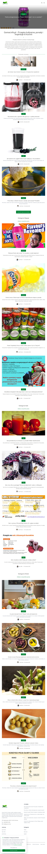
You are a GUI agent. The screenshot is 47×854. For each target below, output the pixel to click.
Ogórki (23, 14)
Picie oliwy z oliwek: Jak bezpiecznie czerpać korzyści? (34, 810)
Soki (23, 113)
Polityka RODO (28, 844)
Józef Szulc (4, 833)
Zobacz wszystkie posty (23, 221)
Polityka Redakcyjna (35, 844)
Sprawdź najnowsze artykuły (23, 212)
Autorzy (4, 827)
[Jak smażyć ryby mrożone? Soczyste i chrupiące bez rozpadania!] (23, 64)
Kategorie (26, 827)
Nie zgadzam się (14, 847)
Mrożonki (23, 69)
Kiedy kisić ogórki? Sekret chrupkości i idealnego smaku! (34, 812)
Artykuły (26, 804)
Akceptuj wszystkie (13, 850)
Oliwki (23, 198)
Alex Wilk (3, 831)
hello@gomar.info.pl (7, 824)
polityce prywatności (18, 844)
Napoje (23, 250)
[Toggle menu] (44, 2)
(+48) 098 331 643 (6, 822)
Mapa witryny (42, 844)
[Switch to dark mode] (42, 3)
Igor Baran (4, 829)
